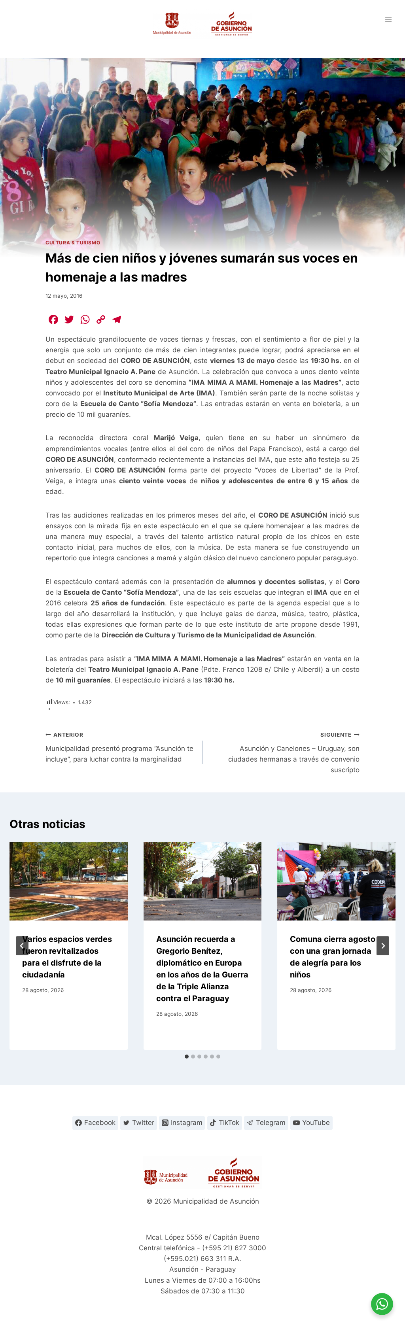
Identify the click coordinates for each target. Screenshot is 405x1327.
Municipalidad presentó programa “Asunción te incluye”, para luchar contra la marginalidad (119, 747)
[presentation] (68, 881)
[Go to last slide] (22, 945)
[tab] (187, 1057)
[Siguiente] (383, 945)
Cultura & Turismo (72, 243)
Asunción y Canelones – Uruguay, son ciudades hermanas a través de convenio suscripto (294, 753)
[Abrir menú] (388, 19)
